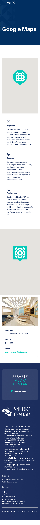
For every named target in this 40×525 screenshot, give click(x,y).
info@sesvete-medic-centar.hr (21, 447)
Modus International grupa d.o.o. (13, 480)
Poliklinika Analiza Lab (10, 482)
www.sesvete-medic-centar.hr (19, 449)
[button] (20, 78)
